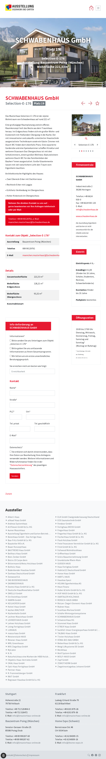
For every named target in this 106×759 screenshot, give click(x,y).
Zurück (8, 493)
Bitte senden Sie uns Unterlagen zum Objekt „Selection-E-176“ (32, 342)
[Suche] (89, 755)
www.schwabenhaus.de (86, 216)
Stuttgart (10, 694)
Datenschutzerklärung (21, 465)
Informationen (17, 336)
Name (13, 387)
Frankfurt (60, 694)
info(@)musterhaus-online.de (26, 715)
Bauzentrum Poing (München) (22, 721)
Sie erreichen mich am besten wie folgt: (28, 366)
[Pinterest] (96, 755)
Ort (28, 411)
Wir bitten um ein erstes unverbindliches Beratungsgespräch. (30, 358)
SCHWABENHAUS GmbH (32, 98)
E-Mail (13, 435)
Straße (13, 399)
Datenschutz (16, 447)
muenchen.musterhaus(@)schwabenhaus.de (29, 222)
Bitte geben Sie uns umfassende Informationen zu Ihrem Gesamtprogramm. (30, 350)
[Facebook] (92, 755)
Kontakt (9, 755)
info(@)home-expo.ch (72, 742)
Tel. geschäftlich (42, 423)
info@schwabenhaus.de (87, 209)
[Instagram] (99, 755)
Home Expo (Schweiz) (67, 721)
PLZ (12, 411)
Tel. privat (14, 423)
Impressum (34, 755)
